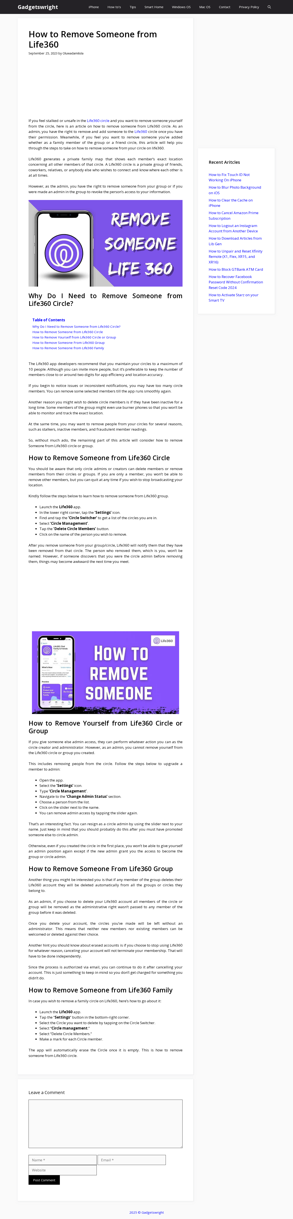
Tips (133, 7)
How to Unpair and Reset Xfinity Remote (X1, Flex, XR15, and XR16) (236, 257)
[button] (269, 7)
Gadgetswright (38, 7)
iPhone (94, 7)
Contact (224, 7)
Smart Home (154, 7)
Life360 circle (98, 120)
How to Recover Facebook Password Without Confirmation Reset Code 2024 (236, 282)
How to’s (114, 7)
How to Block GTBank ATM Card (236, 269)
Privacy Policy (249, 7)
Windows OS (181, 7)
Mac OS (204, 7)
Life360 (140, 131)
